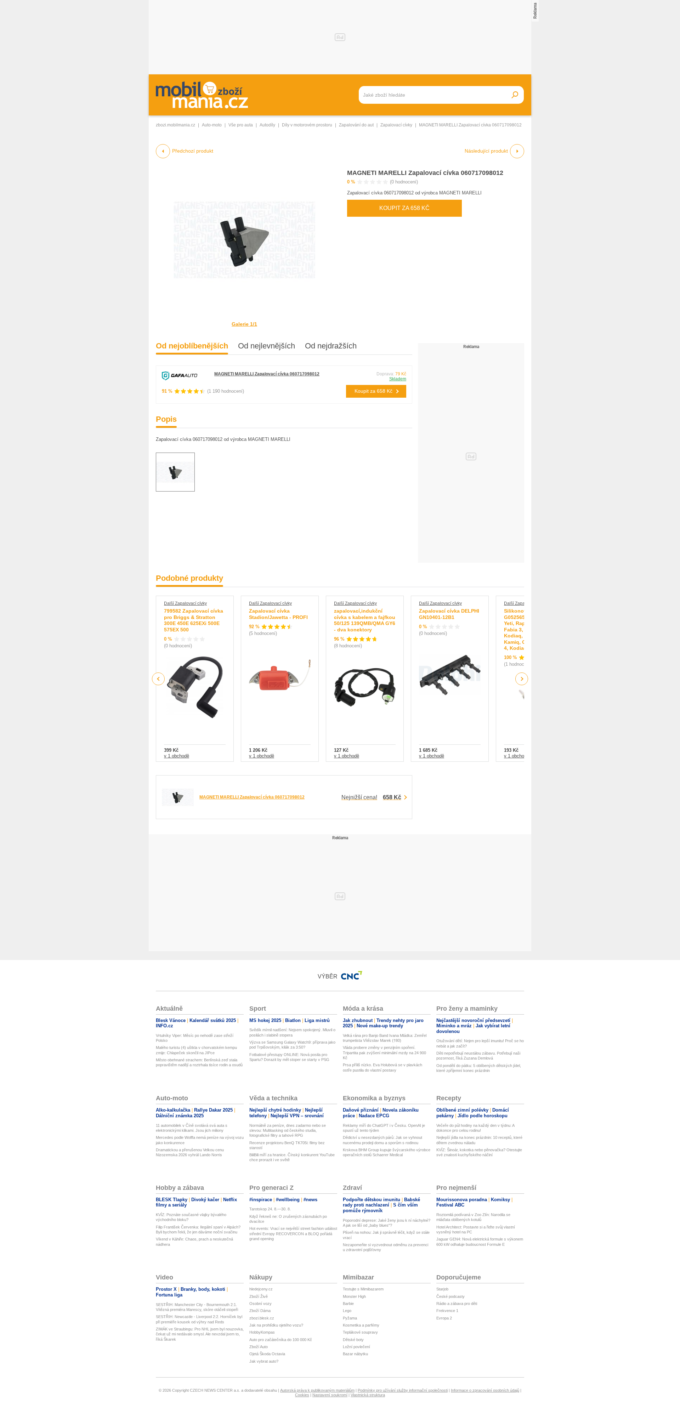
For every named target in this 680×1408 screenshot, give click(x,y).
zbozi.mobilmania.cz (175, 125)
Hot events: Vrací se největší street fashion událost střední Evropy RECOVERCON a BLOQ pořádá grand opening (293, 1233)
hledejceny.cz (261, 1289)
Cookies (302, 1395)
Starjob (442, 1289)
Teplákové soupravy (360, 1332)
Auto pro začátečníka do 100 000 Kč (280, 1340)
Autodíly (267, 125)
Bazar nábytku (355, 1354)
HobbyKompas (262, 1332)
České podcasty (450, 1296)
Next (522, 679)
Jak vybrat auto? (263, 1361)
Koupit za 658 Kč (404, 208)
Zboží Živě (258, 1296)
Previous (158, 679)
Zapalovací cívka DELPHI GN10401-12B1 (449, 614)
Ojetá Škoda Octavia (267, 1354)
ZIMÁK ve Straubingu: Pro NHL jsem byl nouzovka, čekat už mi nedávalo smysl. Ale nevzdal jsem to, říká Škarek (200, 1334)
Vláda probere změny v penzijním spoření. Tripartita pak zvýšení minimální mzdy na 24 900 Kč (384, 1052)
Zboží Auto (258, 1347)
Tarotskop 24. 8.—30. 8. (270, 1209)
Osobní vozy (260, 1303)
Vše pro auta (240, 125)
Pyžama (350, 1318)
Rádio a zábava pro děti (456, 1303)
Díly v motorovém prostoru (307, 125)
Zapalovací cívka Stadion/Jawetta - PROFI (278, 614)
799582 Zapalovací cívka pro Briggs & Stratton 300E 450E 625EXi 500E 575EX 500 (193, 620)
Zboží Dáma (260, 1310)
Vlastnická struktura (368, 1395)
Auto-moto (212, 125)
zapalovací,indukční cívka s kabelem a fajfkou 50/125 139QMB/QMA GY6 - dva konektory (364, 620)
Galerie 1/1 (244, 324)
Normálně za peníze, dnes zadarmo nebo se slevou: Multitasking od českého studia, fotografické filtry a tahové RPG (287, 1130)
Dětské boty (353, 1340)
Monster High (354, 1296)
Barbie (348, 1303)
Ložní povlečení (356, 1347)
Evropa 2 (444, 1318)
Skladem (397, 378)
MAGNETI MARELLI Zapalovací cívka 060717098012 (425, 172)
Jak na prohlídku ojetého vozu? (276, 1325)
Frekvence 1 (447, 1310)
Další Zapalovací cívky (185, 603)
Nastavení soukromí (329, 1395)
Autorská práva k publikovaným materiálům (317, 1390)
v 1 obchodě (176, 756)
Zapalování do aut (356, 125)
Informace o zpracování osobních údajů (485, 1390)
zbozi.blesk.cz (261, 1318)
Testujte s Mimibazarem (363, 1289)
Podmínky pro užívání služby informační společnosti (403, 1390)
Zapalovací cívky (396, 125)
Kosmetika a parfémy (361, 1325)
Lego (347, 1310)
